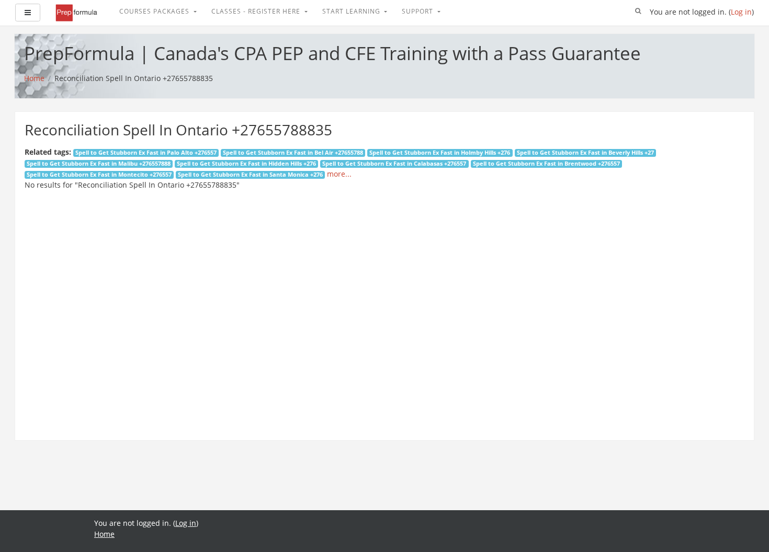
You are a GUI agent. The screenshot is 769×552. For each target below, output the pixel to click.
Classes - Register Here (256, 11)
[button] (638, 11)
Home (104, 534)
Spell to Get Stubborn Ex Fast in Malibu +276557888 (99, 163)
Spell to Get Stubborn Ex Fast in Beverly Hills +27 (585, 152)
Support (418, 11)
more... (339, 174)
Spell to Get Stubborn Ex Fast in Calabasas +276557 (394, 163)
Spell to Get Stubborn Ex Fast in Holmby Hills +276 (439, 152)
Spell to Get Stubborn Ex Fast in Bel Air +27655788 (293, 152)
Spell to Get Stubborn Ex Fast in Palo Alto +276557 (146, 152)
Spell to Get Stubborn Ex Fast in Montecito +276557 (99, 174)
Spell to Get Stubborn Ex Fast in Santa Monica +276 (250, 174)
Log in (741, 12)
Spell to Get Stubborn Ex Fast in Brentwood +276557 (546, 163)
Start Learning (352, 11)
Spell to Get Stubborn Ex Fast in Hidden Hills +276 (246, 163)
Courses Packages (155, 11)
